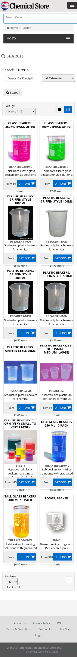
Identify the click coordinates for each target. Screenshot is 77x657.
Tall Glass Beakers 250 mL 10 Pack (56, 423)
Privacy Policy (41, 623)
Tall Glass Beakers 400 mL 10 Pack (20, 498)
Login (38, 635)
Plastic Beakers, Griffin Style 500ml (56, 274)
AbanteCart (69, 648)
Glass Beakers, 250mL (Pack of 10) (20, 125)
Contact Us (45, 629)
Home (13, 28)
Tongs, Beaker (56, 498)
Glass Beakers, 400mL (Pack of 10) (56, 125)
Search (27, 28)
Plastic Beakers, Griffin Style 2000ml (20, 274)
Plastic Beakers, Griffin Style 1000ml (20, 199)
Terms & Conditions (18, 629)
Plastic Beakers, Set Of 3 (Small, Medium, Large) (56, 349)
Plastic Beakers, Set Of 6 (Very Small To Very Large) (20, 423)
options (24, 183)
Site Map (65, 629)
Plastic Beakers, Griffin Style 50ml (20, 349)
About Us (20, 623)
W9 (59, 623)
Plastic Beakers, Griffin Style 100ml (56, 199)
